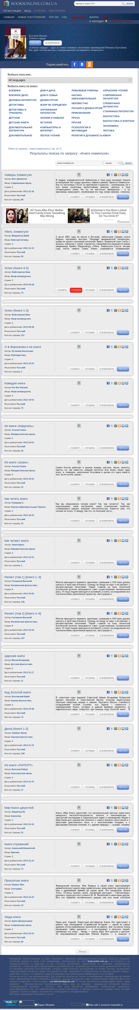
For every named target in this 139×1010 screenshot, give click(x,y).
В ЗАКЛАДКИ (97, 21)
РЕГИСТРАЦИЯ (12, 11)
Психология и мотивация (81, 129)
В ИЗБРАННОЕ (52, 43)
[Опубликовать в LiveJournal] (112, 174)
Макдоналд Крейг (20, 236)
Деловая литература (23, 100)
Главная (9, 17)
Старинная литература (118, 111)
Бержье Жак (18, 884)
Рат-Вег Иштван (20, 387)
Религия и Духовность (87, 135)
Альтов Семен (19, 430)
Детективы (16, 104)
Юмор (107, 135)
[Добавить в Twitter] (123, 174)
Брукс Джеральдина (22, 921)
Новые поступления (31, 17)
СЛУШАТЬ (76, 290)
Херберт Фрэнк (19, 733)
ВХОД (27, 11)
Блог (105, 17)
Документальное (20, 135)
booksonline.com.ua (97, 961)
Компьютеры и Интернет (50, 129)
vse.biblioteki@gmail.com (62, 981)
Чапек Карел (18, 545)
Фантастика (111, 116)
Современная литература (112, 97)
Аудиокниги (78, 17)
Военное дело (18, 95)
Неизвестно (80, 103)
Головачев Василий (22, 581)
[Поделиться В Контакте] (126, 174)
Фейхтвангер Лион (21, 272)
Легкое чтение (50, 135)
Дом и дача (47, 90)
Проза (76, 117)
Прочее (76, 122)
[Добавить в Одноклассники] (119, 174)
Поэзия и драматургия (87, 108)
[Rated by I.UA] (26, 1005)
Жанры (94, 17)
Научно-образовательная (84, 97)
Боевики (15, 90)
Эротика (108, 130)
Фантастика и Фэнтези (118, 121)
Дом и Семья (48, 95)
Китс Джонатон (19, 179)
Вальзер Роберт (20, 769)
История (46, 122)
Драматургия (49, 100)
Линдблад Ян (18, 812)
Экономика (110, 126)
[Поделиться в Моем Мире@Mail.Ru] (115, 174)
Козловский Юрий (20, 696)
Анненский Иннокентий (23, 848)
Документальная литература (20, 129)
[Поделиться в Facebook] (108, 174)
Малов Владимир (20, 660)
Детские (14, 117)
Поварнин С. (18, 503)
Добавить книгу (121, 21)
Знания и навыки (52, 117)
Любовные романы (85, 90)
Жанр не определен (53, 104)
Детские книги (19, 122)
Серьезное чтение (115, 90)
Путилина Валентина (22, 351)
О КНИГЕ (75, 197)
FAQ (64, 17)
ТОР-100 (53, 17)
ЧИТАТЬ (35, 43)
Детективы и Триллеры (17, 111)
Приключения (81, 113)
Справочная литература (111, 105)
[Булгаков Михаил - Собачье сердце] (15, 58)
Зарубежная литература (48, 111)
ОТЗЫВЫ (90, 197)
